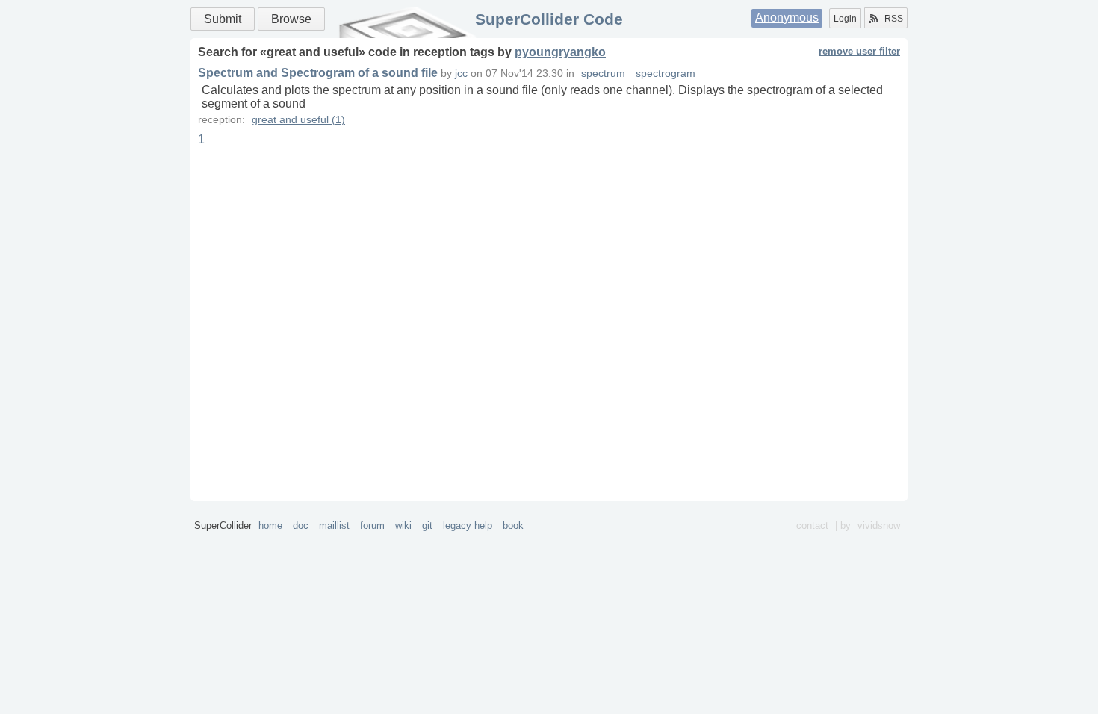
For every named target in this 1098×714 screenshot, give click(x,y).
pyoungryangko (560, 52)
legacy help (467, 525)
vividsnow (878, 525)
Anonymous (787, 17)
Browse (291, 19)
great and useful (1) (298, 119)
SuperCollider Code (549, 19)
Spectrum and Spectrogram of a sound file (318, 72)
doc (300, 525)
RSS (893, 18)
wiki (403, 525)
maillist (334, 525)
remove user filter (859, 51)
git (427, 525)
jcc (461, 73)
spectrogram (665, 73)
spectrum (603, 73)
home (270, 525)
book (513, 525)
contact (812, 525)
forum (372, 525)
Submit (222, 19)
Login (845, 18)
